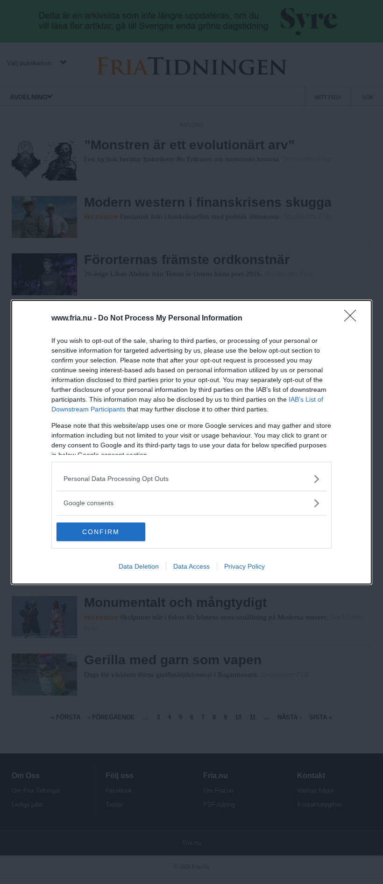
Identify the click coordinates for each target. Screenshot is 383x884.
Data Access (191, 566)
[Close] (353, 318)
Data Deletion (139, 566)
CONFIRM (101, 532)
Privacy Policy (244, 566)
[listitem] (191, 479)
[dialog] (191, 442)
